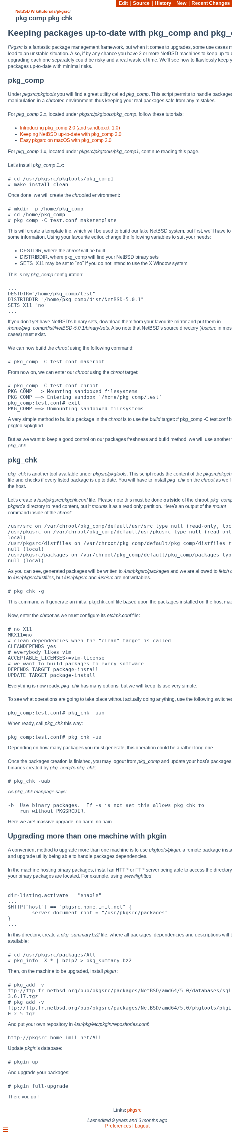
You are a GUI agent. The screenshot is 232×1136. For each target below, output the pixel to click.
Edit (123, 3)
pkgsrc (63, 11)
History (163, 3)
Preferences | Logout (127, 1125)
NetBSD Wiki (27, 11)
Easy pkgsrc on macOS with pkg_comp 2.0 (65, 140)
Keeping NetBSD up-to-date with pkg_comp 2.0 (70, 134)
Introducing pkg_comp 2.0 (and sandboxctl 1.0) (70, 127)
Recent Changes (211, 3)
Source (141, 3)
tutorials (48, 11)
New (181, 3)
